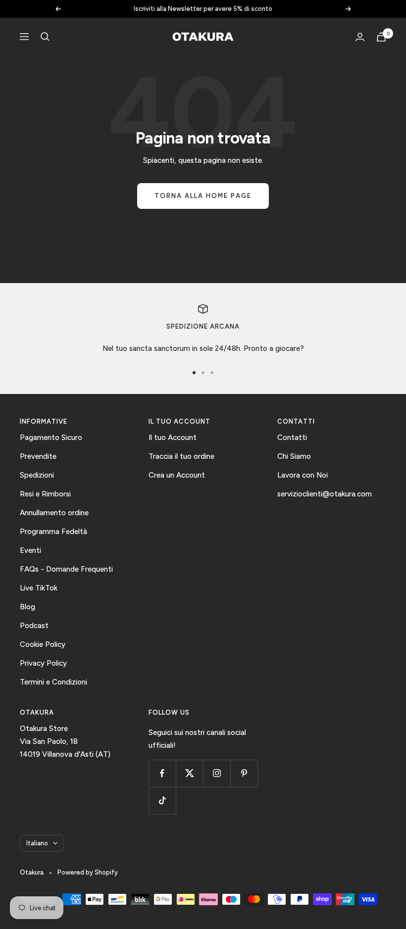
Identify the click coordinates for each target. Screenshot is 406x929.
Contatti (292, 437)
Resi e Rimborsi (45, 493)
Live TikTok (38, 588)
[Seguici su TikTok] (162, 800)
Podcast (34, 625)
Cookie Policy (42, 644)
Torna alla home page (203, 195)
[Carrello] (381, 37)
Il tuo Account (173, 437)
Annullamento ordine (54, 512)
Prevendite (38, 456)
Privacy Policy (43, 663)
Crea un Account (177, 475)
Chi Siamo (294, 456)
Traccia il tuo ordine (181, 456)
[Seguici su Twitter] (189, 773)
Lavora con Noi (302, 475)
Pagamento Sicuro (51, 437)
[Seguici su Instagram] (216, 773)
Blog (27, 606)
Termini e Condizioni (53, 682)
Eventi (30, 550)
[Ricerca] (45, 36)
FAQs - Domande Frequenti (66, 569)
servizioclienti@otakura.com (324, 493)
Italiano (37, 843)
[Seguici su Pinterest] (243, 773)
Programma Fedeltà (53, 531)
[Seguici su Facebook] (162, 773)
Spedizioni (37, 475)
